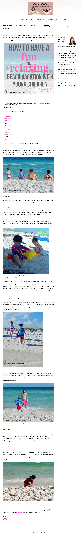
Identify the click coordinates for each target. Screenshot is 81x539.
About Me (32, 532)
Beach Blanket (8, 116)
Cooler (6, 120)
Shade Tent (7, 114)
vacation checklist (20, 512)
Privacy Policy (47, 532)
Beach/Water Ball (8, 127)
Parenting (5, 23)
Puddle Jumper (8, 132)
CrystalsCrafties (40, 8)
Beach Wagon (8, 118)
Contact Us (39, 532)
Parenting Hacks (13, 23)
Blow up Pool (8, 134)
